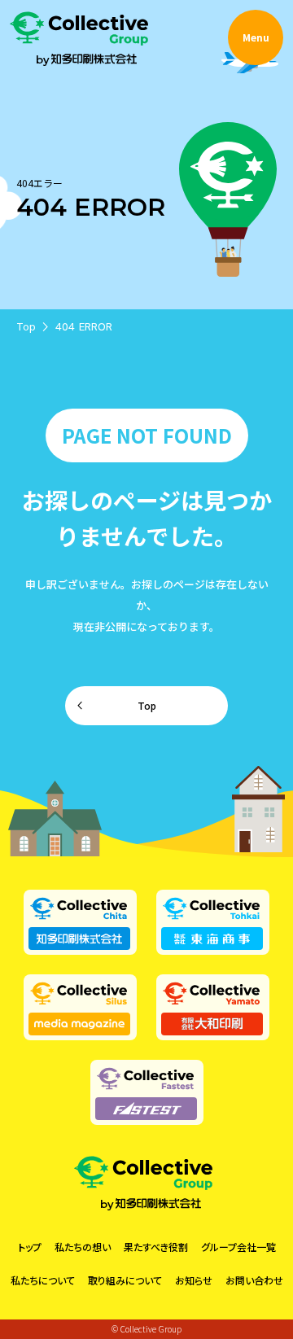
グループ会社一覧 (238, 1247)
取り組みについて (125, 1280)
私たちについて (43, 1280)
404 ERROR (83, 326)
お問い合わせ (254, 1280)
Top (26, 326)
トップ (30, 1247)
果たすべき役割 (156, 1247)
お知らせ (193, 1280)
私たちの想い (83, 1247)
